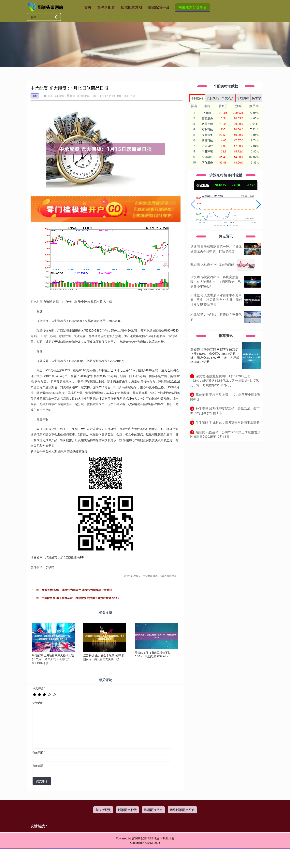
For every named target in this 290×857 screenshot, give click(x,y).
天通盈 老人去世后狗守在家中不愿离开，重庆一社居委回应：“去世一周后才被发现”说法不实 (216, 300)
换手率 (256, 98)
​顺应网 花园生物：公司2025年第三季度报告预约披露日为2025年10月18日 (225, 434)
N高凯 (207, 113)
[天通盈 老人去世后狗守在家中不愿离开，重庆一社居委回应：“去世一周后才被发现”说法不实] (252, 300)
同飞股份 (207, 162)
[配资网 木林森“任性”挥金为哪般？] (246, 265)
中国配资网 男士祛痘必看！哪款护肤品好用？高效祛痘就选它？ (81, 598)
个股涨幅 (197, 98)
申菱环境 (207, 151)
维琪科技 (207, 157)
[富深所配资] (46, 6)
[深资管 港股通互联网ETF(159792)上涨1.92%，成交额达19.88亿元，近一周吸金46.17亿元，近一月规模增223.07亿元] (251, 355)
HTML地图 (167, 838)
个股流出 (243, 98)
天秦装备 (207, 135)
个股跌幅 (212, 98)
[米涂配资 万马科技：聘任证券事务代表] (252, 317)
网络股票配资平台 (192, 6)
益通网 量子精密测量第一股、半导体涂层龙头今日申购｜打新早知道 (216, 248)
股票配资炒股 (131, 6)
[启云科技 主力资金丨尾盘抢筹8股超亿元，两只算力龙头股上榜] (104, 637)
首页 (87, 6)
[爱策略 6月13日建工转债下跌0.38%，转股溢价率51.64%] (156, 635)
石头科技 (207, 129)
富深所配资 (106, 6)
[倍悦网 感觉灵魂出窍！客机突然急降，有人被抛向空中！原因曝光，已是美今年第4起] (252, 282)
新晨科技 (207, 140)
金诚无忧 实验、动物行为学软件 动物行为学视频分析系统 (77, 590)
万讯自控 (207, 146)
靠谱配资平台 (158, 6)
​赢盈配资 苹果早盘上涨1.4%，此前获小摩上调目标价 (225, 396)
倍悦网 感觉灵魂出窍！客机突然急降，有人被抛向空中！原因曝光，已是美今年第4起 (215, 282)
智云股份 (207, 118)
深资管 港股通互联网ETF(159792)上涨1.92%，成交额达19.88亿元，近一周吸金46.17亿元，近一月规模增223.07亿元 (214, 355)
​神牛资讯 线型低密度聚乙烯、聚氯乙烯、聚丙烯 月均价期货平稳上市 (225, 410)
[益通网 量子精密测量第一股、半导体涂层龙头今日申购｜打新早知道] (252, 249)
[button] (193, 204)
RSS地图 (154, 838)
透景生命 (207, 124)
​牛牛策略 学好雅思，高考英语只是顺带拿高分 (228, 422)
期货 (35, 95)
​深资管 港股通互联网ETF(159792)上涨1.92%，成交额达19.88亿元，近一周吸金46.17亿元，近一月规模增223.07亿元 (224, 380)
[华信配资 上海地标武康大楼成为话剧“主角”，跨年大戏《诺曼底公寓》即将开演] (53, 637)
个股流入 (228, 98)
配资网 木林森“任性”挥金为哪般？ (213, 264)
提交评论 (41, 781)
